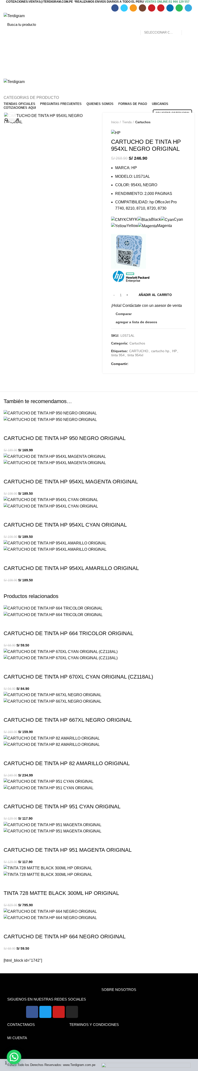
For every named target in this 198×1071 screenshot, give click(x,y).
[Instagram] (72, 1012)
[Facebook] (32, 1012)
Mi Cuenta (17, 1038)
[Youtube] (59, 1012)
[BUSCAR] (188, 24)
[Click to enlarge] (12, 117)
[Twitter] (45, 1012)
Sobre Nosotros (118, 990)
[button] (14, 1057)
